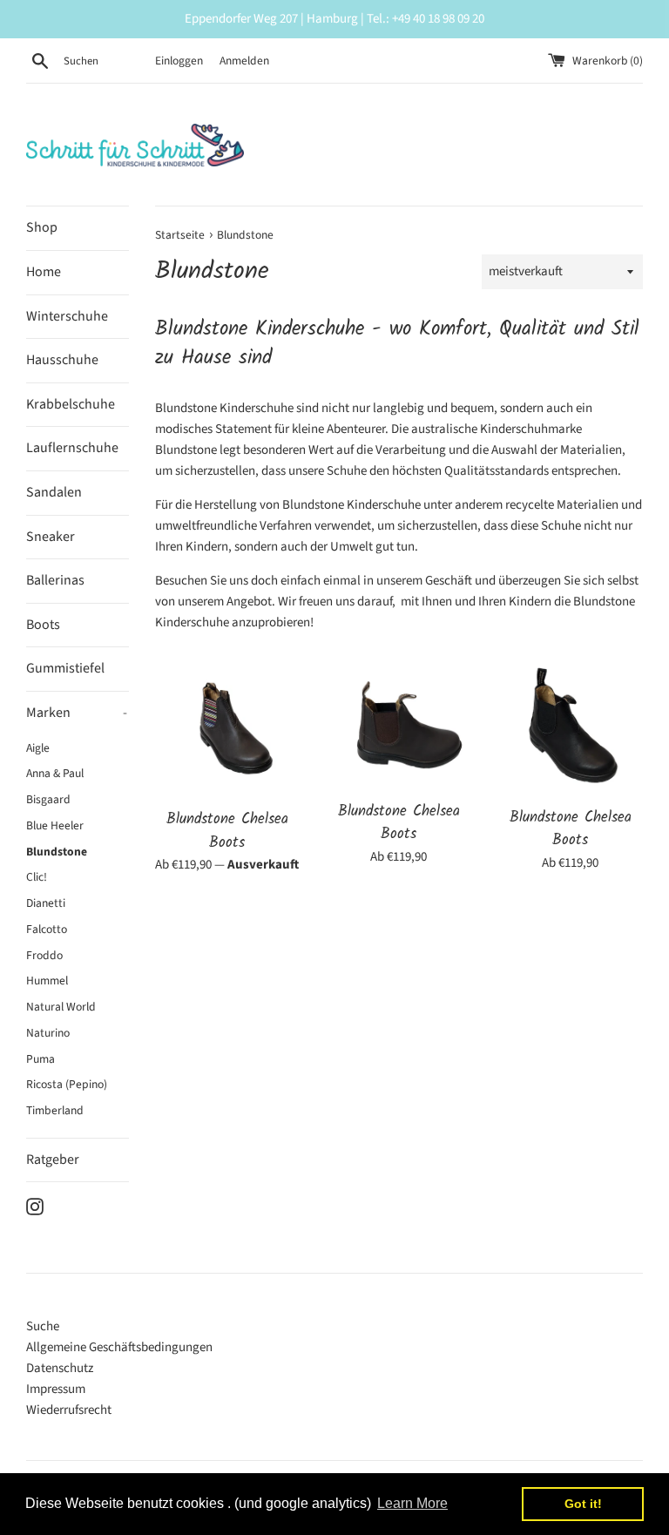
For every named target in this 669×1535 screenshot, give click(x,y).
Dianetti (45, 903)
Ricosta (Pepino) (66, 1084)
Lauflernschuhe (72, 447)
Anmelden (244, 60)
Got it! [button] (583, 1504)
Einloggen (179, 60)
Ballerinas (55, 580)
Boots (43, 624)
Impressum (55, 1389)
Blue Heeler (55, 825)
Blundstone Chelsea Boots (227, 831)
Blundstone (56, 851)
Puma (40, 1059)
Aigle (38, 748)
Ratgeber (52, 1159)
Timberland (55, 1110)
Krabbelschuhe (70, 404)
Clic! (36, 877)
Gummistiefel (65, 668)
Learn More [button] (412, 1503)
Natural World (61, 1006)
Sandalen (54, 492)
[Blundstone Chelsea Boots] (228, 729)
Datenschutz (59, 1368)
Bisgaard (48, 799)
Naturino (48, 1032)
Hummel (47, 980)
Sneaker (50, 536)
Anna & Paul (55, 773)
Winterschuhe (67, 316)
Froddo (44, 955)
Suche (42, 1326)
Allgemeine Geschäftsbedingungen (119, 1347)
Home (43, 271)
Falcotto (46, 929)
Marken (76, 712)
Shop (41, 227)
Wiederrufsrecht (69, 1410)
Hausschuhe (62, 359)
